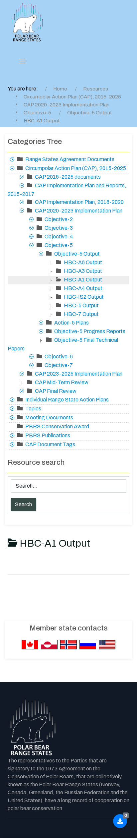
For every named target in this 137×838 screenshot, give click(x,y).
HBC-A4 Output (83, 288)
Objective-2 (59, 219)
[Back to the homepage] (33, 727)
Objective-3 (59, 228)
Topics (33, 408)
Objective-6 (59, 356)
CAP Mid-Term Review (61, 382)
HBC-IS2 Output (84, 297)
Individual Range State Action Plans (67, 399)
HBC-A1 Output (83, 279)
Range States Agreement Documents (69, 159)
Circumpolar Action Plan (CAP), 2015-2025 (75, 168)
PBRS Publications (47, 435)
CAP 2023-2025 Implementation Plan (78, 374)
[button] (22, 61)
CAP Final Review (55, 391)
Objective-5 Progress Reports (89, 331)
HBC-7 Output (81, 314)
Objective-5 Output (77, 254)
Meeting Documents (49, 417)
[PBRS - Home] (28, 22)
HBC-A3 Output (83, 271)
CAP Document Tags (50, 444)
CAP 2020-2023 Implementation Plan (78, 210)
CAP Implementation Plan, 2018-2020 (79, 202)
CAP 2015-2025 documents (68, 177)
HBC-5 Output (81, 305)
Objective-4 (59, 236)
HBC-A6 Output (83, 262)
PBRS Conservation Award (57, 426)
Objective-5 (59, 245)
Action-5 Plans (71, 323)
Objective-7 (59, 365)
